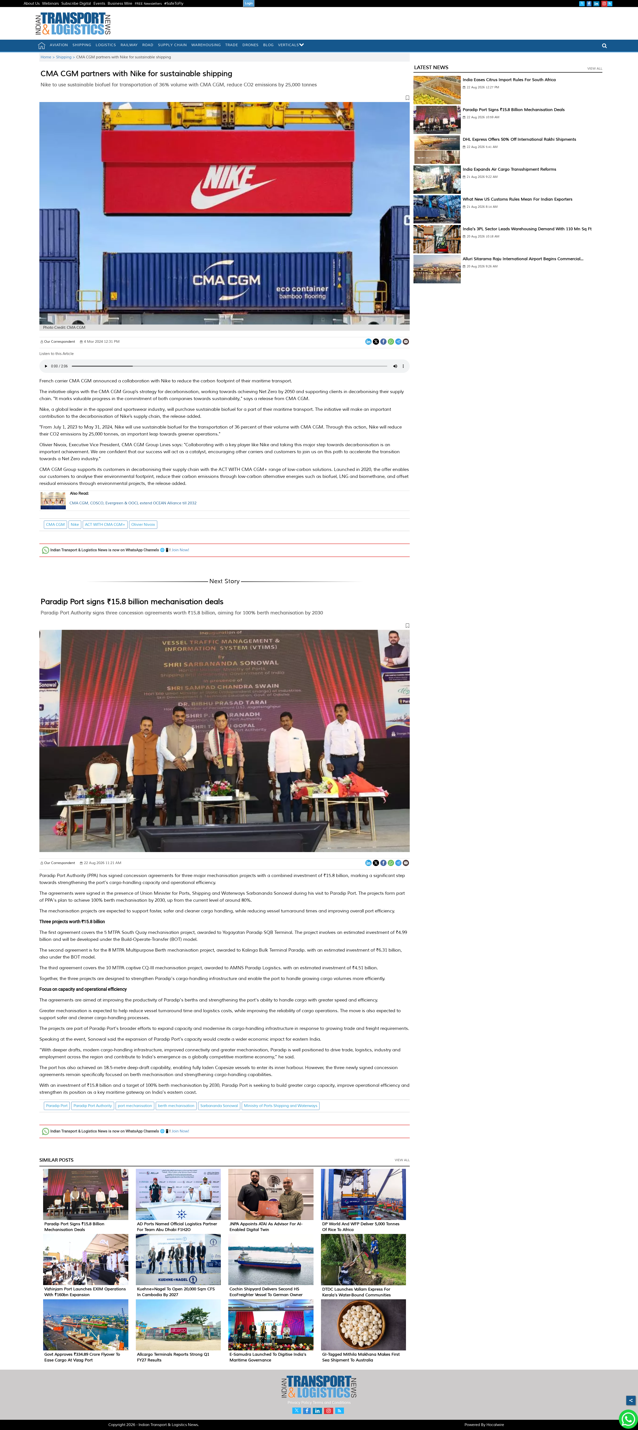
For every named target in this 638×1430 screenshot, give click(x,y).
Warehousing (206, 45)
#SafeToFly (173, 3)
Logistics (106, 45)
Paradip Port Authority (93, 1105)
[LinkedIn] (368, 341)
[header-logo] (73, 23)
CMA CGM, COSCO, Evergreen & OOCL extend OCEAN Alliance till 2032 (133, 498)
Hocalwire (495, 1425)
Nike (75, 524)
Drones (250, 45)
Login (249, 3)
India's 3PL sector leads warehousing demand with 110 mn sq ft (527, 228)
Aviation (59, 45)
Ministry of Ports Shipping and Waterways (280, 1105)
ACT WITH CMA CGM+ (105, 524)
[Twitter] (376, 341)
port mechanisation (135, 1105)
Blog (268, 45)
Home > (48, 57)
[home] (42, 46)
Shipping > (66, 57)
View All (402, 1160)
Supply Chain (172, 45)
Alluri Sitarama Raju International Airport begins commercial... (523, 258)
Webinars (50, 3)
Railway (129, 45)
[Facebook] (383, 341)
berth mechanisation (176, 1105)
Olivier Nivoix (143, 524)
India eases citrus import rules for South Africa (509, 79)
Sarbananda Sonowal (219, 1105)
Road (148, 45)
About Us (32, 3)
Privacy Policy (300, 1402)
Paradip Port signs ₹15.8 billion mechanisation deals (132, 601)
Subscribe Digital (76, 3)
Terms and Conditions (332, 1402)
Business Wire (120, 3)
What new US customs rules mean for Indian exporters (517, 199)
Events (99, 3)
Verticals (288, 45)
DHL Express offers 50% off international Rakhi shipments (519, 139)
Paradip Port (57, 1105)
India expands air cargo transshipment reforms (509, 169)
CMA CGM (55, 524)
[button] (224, 99)
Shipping (82, 45)
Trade (231, 45)
